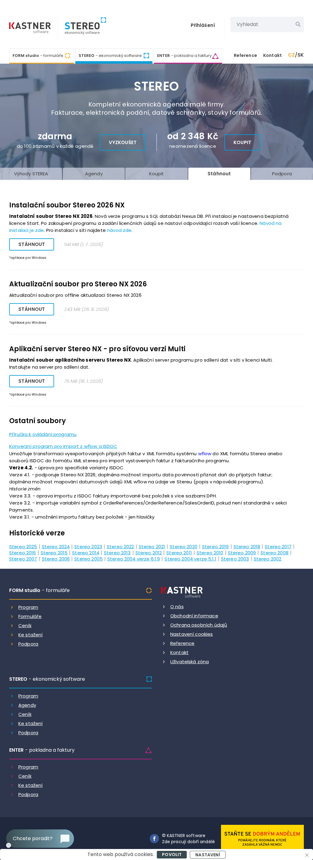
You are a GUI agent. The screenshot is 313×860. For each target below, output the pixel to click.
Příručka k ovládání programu (42, 434)
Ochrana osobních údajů (198, 625)
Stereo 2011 (179, 552)
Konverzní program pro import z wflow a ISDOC (63, 446)
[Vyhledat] (298, 24)
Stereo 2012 (148, 552)
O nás (177, 606)
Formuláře (30, 616)
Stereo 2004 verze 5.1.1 (190, 558)
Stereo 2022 (120, 546)
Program (28, 607)
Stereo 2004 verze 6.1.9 (133, 558)
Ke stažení (30, 634)
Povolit (172, 854)
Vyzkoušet (123, 142)
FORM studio (38, 55)
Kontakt (272, 55)
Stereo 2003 (235, 558)
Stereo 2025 (23, 546)
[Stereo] (82, 28)
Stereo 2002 (268, 558)
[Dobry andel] (262, 838)
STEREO (110, 55)
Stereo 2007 (23, 558)
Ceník (24, 625)
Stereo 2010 (210, 552)
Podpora (28, 644)
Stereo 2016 (22, 552)
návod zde (119, 230)
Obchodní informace (194, 615)
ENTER (184, 55)
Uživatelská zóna (189, 661)
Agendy (27, 705)
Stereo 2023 (88, 546)
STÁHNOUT (31, 244)
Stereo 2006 (56, 558)
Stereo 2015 (54, 552)
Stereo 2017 (278, 546)
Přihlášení (203, 25)
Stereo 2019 (215, 546)
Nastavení (207, 855)
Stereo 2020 (183, 546)
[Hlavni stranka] (30, 28)
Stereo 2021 (152, 546)
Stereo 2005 (88, 558)
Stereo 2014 (85, 552)
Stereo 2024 (56, 546)
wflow (205, 453)
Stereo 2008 (274, 552)
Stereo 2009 (242, 552)
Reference (245, 55)
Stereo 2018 (247, 546)
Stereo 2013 (117, 552)
